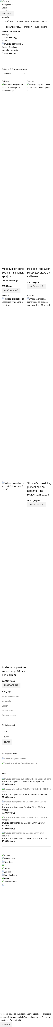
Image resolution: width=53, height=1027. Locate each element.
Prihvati (6, 1024)
